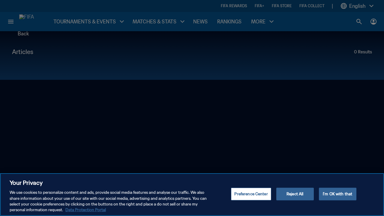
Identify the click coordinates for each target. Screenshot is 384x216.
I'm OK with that (337, 193)
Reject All (294, 193)
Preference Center (251, 193)
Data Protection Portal (85, 209)
